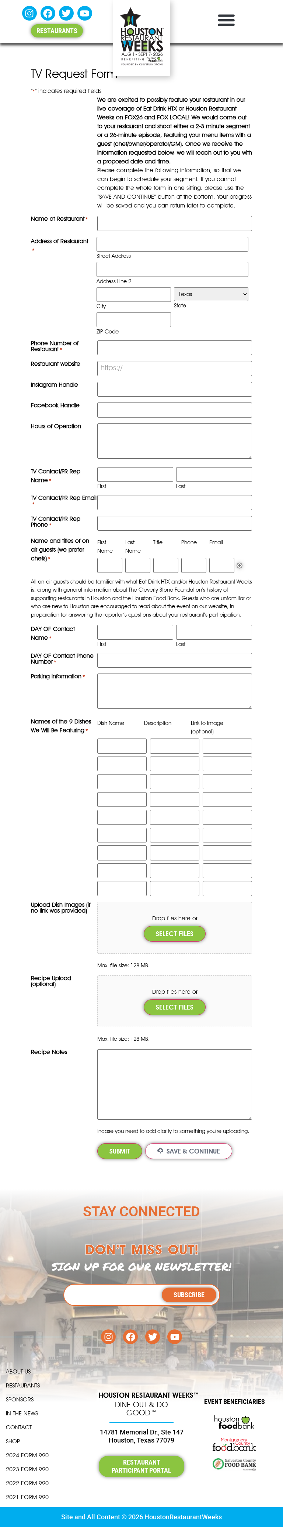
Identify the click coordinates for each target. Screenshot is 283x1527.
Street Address (114, 256)
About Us (18, 1371)
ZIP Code (108, 331)
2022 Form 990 (27, 1483)
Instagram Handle (54, 385)
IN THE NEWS (22, 1413)
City (101, 306)
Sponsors (20, 1399)
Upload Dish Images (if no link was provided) (60, 908)
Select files (174, 934)
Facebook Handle (55, 405)
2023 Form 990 (27, 1469)
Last (180, 486)
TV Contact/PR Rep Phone (55, 522)
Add (239, 565)
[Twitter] (66, 13)
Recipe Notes (49, 1052)
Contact (19, 1427)
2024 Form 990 (27, 1455)
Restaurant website (55, 364)
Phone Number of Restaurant (54, 346)
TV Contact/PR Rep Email (64, 501)
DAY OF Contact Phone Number (62, 659)
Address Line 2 (114, 281)
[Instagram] (29, 13)
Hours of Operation (56, 426)
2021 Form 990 (27, 1497)
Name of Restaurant (59, 219)
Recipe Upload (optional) (51, 981)
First (101, 486)
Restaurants (23, 1385)
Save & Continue (192, 1151)
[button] (226, 19)
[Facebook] (48, 13)
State (180, 305)
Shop (13, 1441)
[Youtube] (84, 13)
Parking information (58, 677)
